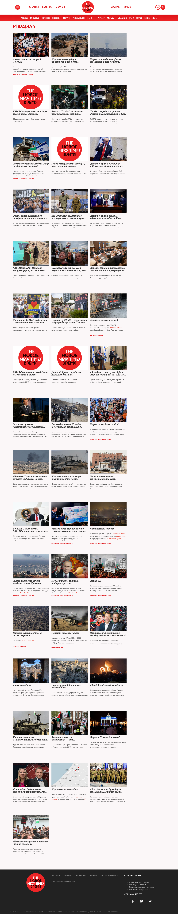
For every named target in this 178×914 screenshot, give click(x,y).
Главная (34, 7)
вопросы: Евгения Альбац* (23, 74)
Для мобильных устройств (139, 889)
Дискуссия (34, 17)
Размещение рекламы (138, 884)
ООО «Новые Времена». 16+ (63, 881)
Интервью (45, 17)
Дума (155, 17)
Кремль (147, 17)
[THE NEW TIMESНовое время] (88, 7)
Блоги (89, 17)
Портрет (66, 17)
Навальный (122, 17)
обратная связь (132, 875)
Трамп (131, 17)
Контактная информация (139, 882)
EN (158, 7)
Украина (101, 17)
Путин (139, 17)
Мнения (93, 875)
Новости (115, 7)
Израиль (111, 17)
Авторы (60, 7)
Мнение (24, 17)
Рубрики (47, 7)
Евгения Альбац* (96, 335)
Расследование (79, 17)
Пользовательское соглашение (141, 887)
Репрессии (56, 17)
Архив (127, 7)
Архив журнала (109, 875)
